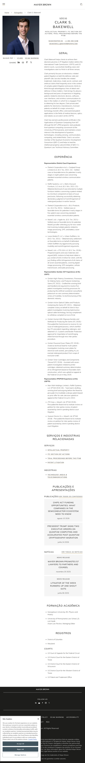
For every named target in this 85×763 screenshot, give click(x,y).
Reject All (20, 749)
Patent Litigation (56, 462)
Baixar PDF (8, 58)
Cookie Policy (32, 739)
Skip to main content (10, 1)
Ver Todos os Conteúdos (71, 496)
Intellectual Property (58, 450)
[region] (20, 738)
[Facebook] (42, 703)
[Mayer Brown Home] (42, 4)
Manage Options (20, 755)
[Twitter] (49, 703)
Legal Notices (48, 751)
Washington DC (56, 41)
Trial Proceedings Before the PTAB (64, 458)
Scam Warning (32, 58)
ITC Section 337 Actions (59, 454)
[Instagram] (46, 703)
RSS (47, 722)
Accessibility (72, 717)
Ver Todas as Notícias (72, 552)
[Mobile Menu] (3, 4)
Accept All (20, 744)
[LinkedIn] (36, 703)
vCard (20, 58)
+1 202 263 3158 (71, 41)
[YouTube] (39, 703)
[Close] (38, 719)
